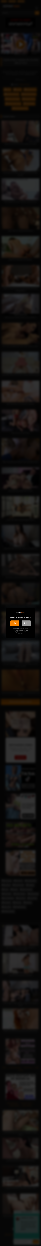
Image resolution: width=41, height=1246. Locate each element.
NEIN (26, 623)
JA (15, 623)
